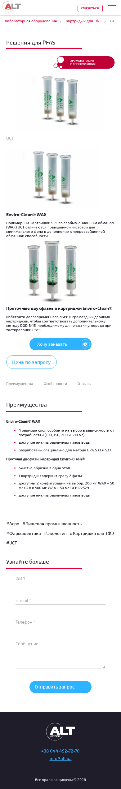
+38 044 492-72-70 (60, 750)
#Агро (12, 523)
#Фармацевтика (23, 533)
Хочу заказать (52, 344)
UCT (10, 138)
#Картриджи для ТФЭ (92, 533)
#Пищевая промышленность (52, 523)
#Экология (55, 533)
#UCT (11, 542)
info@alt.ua (61, 758)
